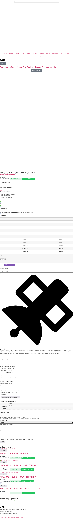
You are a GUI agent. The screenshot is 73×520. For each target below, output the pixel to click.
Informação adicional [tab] (6, 397)
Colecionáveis (55, 53)
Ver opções (3, 450)
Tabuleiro (34, 56)
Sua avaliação (3, 420)
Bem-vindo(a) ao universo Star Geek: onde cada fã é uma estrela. (28, 67)
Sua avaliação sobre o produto (7, 424)
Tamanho (3, 255)
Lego (62, 53)
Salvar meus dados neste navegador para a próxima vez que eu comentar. (17, 439)
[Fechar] (1, 190)
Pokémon (5, 53)
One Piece (17, 53)
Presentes (48, 53)
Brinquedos (67, 53)
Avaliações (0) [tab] (15, 397)
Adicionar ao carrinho (9, 264)
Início (1, 74)
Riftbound (35, 53)
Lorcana (11, 53)
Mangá (39, 56)
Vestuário (42, 53)
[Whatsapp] (1, 60)
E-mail (1, 435)
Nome (1, 430)
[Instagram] (4, 60)
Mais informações (7, 175)
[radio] (1, 259)
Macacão (9, 74)
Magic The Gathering (26, 53)
